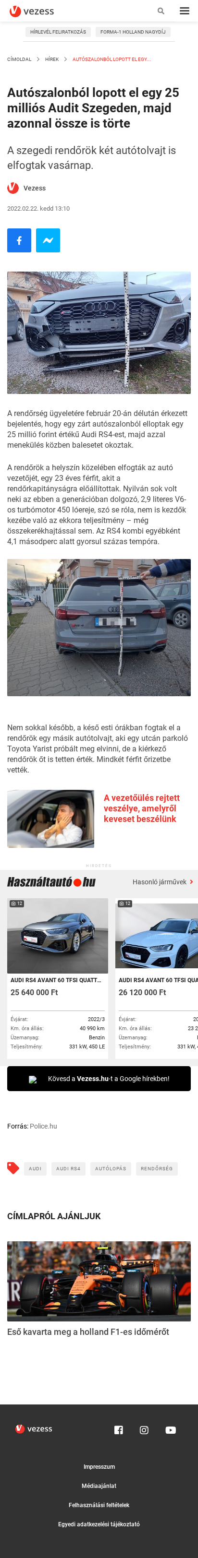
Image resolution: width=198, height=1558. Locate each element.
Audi (35, 1168)
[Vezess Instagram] (144, 1428)
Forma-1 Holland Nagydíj (133, 32)
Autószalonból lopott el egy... (111, 59)
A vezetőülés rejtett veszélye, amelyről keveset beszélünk (142, 808)
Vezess (35, 188)
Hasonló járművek (160, 882)
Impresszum (99, 1466)
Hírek (52, 59)
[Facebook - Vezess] (19, 240)
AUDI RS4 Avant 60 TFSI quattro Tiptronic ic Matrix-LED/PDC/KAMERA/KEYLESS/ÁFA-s (57, 980)
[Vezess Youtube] (169, 1428)
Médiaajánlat (99, 1486)
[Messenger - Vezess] (48, 240)
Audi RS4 (68, 1168)
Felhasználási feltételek (99, 1505)
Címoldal (19, 59)
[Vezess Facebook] (118, 1428)
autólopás (110, 1168)
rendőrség (157, 1168)
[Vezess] (41, 11)
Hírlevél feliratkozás (58, 32)
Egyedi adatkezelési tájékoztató (99, 1524)
